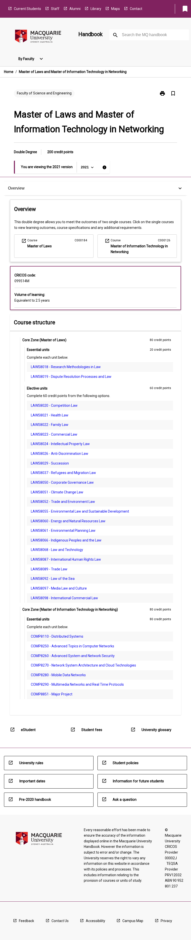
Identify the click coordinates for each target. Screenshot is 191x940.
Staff (55, 9)
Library (96, 9)
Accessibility (95, 921)
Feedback (26, 921)
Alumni (75, 9)
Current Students (27, 9)
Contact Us (60, 921)
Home (8, 72)
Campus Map (132, 921)
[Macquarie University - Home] (38, 37)
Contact (136, 9)
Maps (115, 9)
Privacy (166, 921)
